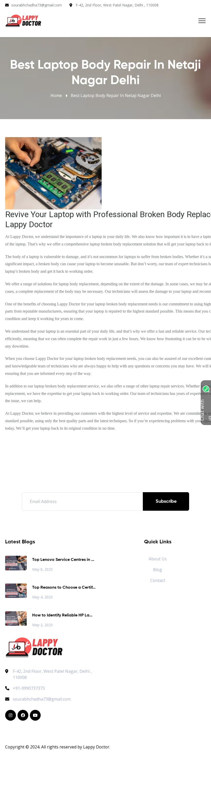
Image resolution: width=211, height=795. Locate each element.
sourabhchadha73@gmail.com (36, 5)
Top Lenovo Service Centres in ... (63, 560)
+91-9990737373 (29, 688)
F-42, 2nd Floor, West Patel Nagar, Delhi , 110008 (117, 5)
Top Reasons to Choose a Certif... (63, 588)
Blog (157, 569)
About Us (158, 559)
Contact (157, 580)
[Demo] (34, 647)
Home (56, 95)
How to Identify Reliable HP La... (62, 615)
